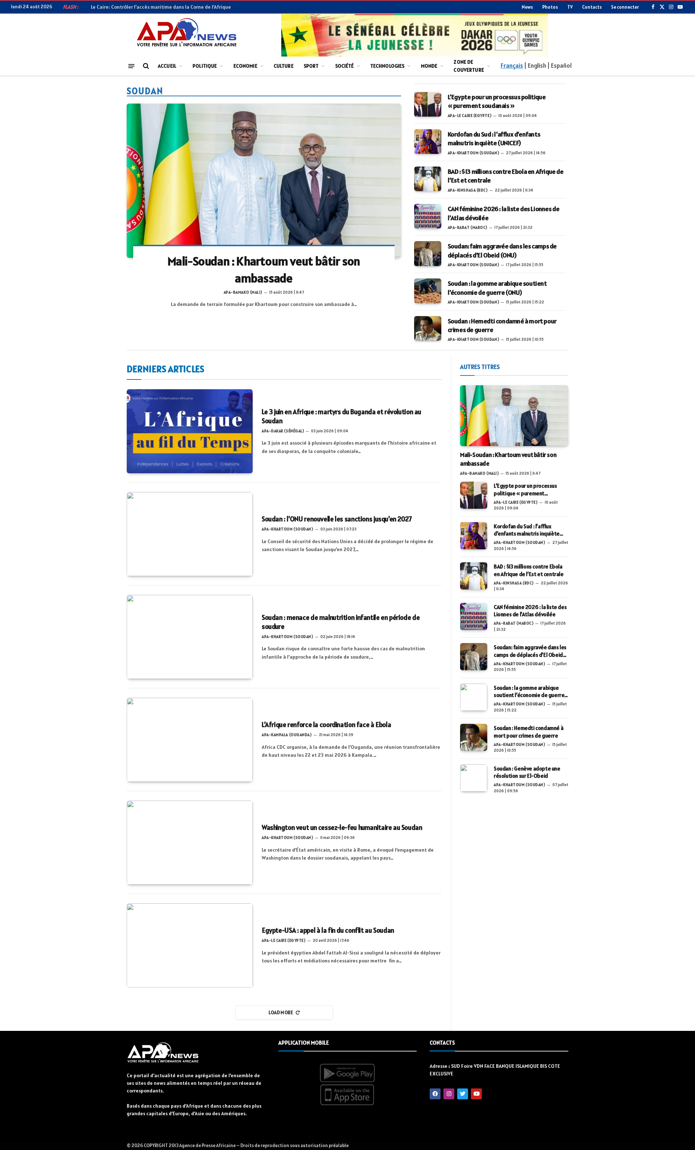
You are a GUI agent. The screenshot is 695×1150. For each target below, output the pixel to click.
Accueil (167, 66)
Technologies (387, 66)
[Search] (145, 66)
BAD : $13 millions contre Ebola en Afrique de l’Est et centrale (506, 175)
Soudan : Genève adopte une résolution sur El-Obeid (527, 772)
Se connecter (625, 7)
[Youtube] (476, 1093)
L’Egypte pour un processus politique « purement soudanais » (497, 101)
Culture (284, 66)
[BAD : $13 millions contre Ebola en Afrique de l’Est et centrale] (427, 179)
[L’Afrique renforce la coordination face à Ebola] (190, 740)
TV (570, 7)
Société (344, 66)
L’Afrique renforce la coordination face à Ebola (326, 724)
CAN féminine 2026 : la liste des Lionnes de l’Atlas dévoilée (504, 213)
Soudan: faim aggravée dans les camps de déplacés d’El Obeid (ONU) (502, 250)
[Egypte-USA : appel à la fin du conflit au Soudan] (190, 945)
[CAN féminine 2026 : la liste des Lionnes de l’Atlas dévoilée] (427, 216)
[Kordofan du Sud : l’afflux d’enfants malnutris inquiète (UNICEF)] (427, 141)
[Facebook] (435, 1093)
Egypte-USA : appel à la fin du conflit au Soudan (328, 930)
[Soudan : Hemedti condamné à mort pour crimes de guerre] (427, 328)
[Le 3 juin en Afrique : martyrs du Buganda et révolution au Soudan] (190, 431)
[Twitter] (462, 1093)
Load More (281, 1013)
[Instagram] (448, 1093)
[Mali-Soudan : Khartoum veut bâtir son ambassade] (264, 181)
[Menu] (132, 65)
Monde (429, 66)
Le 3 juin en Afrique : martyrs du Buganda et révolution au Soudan (341, 416)
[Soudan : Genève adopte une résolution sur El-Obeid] (473, 778)
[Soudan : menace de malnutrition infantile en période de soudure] (190, 637)
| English (535, 66)
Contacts (592, 7)
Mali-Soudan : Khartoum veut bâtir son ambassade (264, 269)
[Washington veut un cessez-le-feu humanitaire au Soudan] (190, 843)
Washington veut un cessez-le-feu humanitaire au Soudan (342, 827)
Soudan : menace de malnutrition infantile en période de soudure (341, 622)
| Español (559, 66)
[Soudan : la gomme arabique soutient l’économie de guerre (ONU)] (427, 290)
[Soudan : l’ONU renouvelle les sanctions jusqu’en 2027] (190, 534)
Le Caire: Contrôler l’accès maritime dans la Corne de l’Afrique (161, 7)
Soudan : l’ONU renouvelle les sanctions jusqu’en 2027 (337, 519)
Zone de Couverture (469, 66)
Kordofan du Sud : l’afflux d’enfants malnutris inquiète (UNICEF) (494, 138)
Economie (245, 66)
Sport (311, 66)
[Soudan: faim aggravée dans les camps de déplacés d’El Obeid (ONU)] (427, 253)
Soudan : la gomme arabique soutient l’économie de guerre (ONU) (497, 287)
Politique (205, 66)
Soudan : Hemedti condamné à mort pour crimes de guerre (502, 325)
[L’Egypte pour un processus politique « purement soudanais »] (427, 104)
